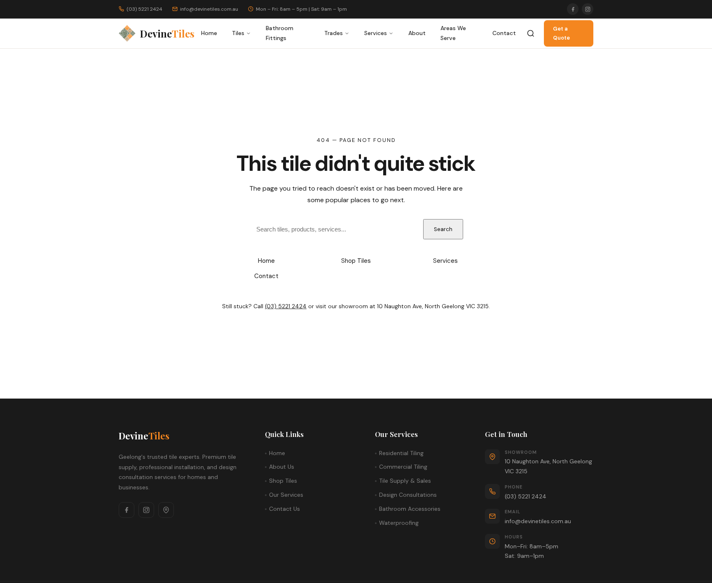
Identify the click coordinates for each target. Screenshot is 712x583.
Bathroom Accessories (409, 508)
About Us (281, 466)
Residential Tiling (401, 453)
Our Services (286, 494)
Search (443, 229)
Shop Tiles (356, 261)
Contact (504, 33)
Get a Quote (561, 33)
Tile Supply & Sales (405, 480)
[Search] (530, 33)
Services (375, 33)
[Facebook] (572, 9)
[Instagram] (587, 9)
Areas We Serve (453, 33)
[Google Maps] (166, 510)
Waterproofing (399, 522)
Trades (333, 33)
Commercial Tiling (403, 466)
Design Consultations (408, 494)
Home (209, 33)
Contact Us (284, 508)
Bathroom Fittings (279, 33)
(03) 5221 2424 (286, 306)
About (417, 33)
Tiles (238, 33)
